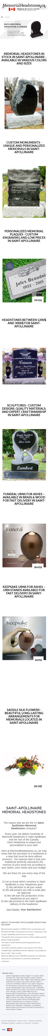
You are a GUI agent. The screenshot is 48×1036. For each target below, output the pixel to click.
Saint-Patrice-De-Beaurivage (28, 999)
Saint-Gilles (25, 980)
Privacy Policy (22, 1021)
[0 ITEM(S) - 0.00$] (45, 7)
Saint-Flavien (25, 978)
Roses (7, 128)
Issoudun (35, 976)
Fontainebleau (21, 993)
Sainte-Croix (26, 984)
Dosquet (9, 980)
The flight (9, 391)
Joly (23, 982)
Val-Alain (35, 993)
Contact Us (19, 1023)
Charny (19, 991)
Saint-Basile (31, 1003)
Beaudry (27, 995)
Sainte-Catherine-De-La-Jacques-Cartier (22, 1001)
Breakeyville (16, 987)
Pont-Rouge (11, 991)
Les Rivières (36, 1005)
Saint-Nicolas (35, 980)
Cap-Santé (31, 989)
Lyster (8, 987)
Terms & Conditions (35, 1021)
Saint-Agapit (26, 976)
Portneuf (29, 1007)
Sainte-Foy (15, 997)
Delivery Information (8, 1021)
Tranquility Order (8, 1023)
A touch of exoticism (13, 787)
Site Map (27, 1023)
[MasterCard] (9, 1029)
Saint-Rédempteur (35, 985)
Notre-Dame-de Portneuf (16, 1007)
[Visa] (3, 1029)
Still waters (9, 217)
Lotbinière (27, 1005)
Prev (20, 61)
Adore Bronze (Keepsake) (16, 661)
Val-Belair (18, 1005)
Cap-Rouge (40, 989)
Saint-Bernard (21, 1003)
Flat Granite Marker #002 (16, 301)
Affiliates (35, 1023)
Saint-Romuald (26, 997)
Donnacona (22, 985)
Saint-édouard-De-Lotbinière (33, 987)
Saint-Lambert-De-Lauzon (16, 989)
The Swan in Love (12, 479)
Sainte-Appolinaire (13, 976)
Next (28, 61)
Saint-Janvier (30, 982)
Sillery (8, 997)
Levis (29, 993)
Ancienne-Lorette (38, 995)
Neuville (17, 980)
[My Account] (40, 7)
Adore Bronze (11, 568)
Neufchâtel (10, 1003)
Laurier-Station (36, 978)
